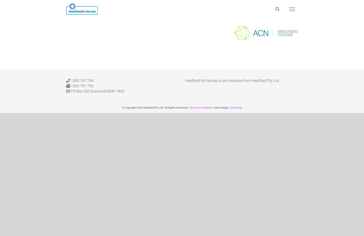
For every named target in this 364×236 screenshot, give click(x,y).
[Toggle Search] (278, 9)
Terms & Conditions (201, 107)
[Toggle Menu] (292, 9)
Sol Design (235, 107)
